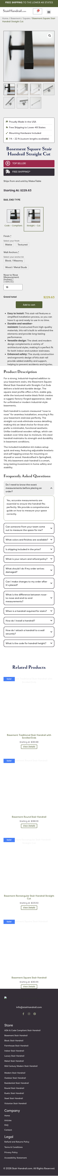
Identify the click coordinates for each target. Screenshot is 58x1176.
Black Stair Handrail (13, 1040)
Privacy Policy (11, 1152)
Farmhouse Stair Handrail (16, 1045)
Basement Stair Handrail (16, 1035)
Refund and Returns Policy (16, 1141)
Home (5, 18)
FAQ (6, 1125)
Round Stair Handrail (14, 1088)
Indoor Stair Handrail (14, 1050)
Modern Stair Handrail (14, 1072)
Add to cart (29, 304)
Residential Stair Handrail (16, 1083)
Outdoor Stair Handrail (15, 1078)
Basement (16, 18)
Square (26, 18)
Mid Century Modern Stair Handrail (21, 1066)
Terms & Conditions (13, 1147)
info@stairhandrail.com (29, 1007)
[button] (48, 12)
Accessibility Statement (15, 1157)
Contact (8, 1129)
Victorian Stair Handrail (15, 1103)
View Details (29, 746)
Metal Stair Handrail (14, 1061)
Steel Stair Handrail (13, 1098)
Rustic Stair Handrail (14, 1093)
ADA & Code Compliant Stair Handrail (22, 1030)
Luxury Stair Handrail (14, 1055)
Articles (7, 1120)
